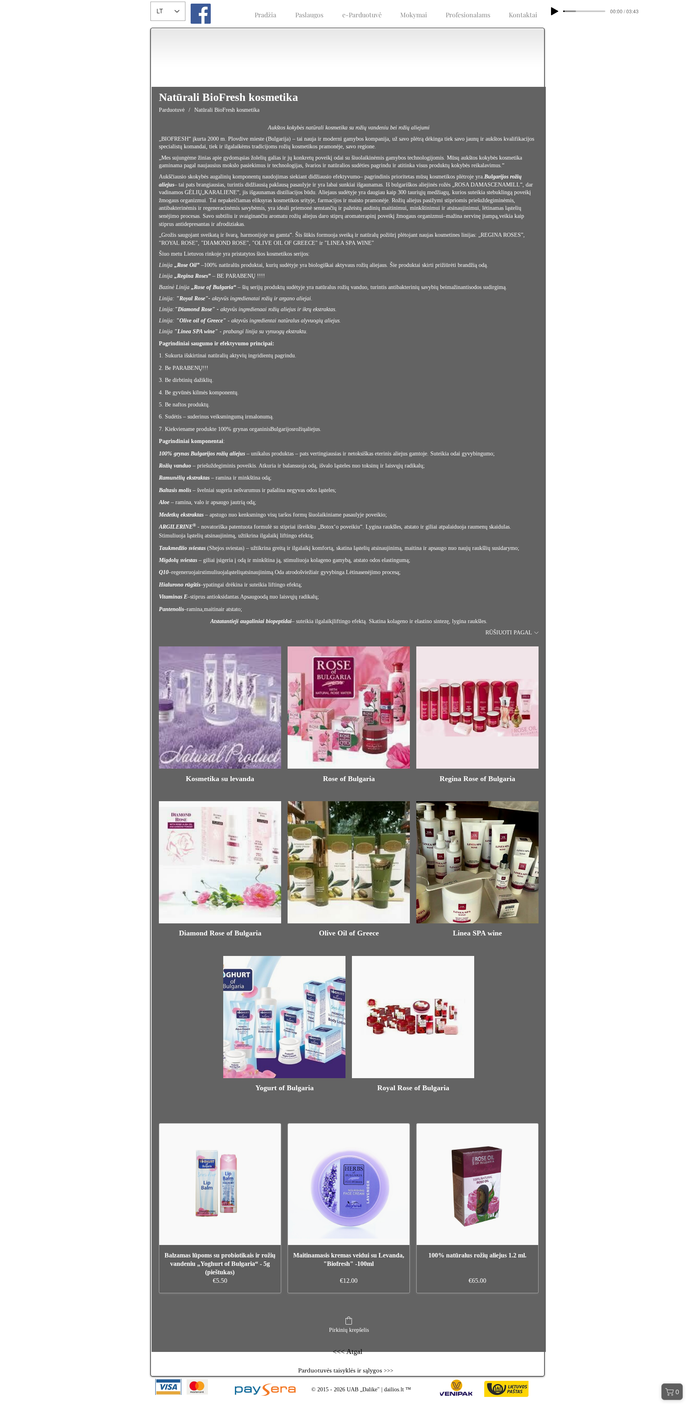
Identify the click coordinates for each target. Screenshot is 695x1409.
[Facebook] (201, 14)
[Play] (554, 11)
